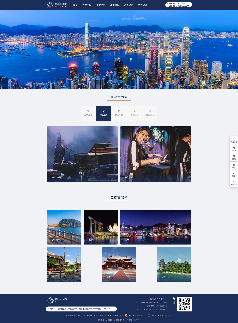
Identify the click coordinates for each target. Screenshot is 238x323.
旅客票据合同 (119, 320)
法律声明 (109, 320)
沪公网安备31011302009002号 (163, 315)
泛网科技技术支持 (134, 320)
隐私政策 (100, 320)
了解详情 (58, 175)
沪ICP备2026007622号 (137, 315)
